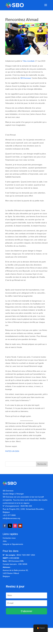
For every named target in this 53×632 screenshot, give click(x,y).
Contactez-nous (9, 538)
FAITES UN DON (12, 451)
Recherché (41, 464)
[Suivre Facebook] (5, 526)
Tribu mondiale (29, 61)
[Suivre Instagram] (15, 526)
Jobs (5, 541)
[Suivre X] (10, 526)
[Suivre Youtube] (20, 526)
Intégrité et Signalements (13, 544)
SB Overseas (25, 78)
